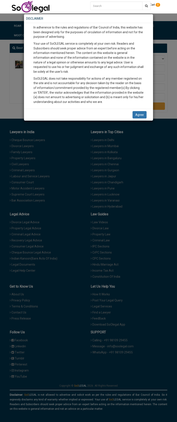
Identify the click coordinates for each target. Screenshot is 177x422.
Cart (154, 4)
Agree (139, 115)
